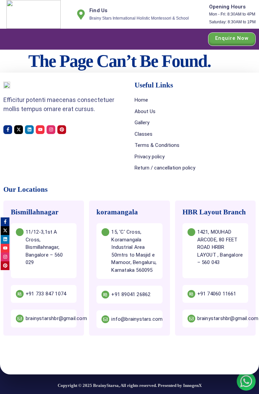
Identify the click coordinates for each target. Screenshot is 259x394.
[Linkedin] (29, 129)
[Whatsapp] (246, 381)
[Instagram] (51, 129)
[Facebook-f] (7, 129)
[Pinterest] (61, 129)
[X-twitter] (18, 129)
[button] (9, 39)
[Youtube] (40, 129)
